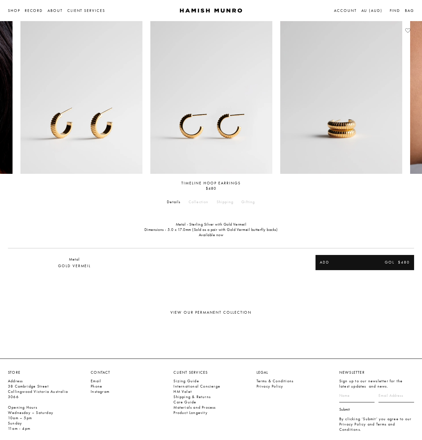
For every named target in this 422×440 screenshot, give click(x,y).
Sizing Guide (186, 381)
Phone (96, 386)
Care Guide (184, 402)
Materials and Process (194, 407)
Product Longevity (190, 412)
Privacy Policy (270, 386)
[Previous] (11, 97)
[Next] (410, 97)
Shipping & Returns (192, 396)
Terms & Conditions (275, 381)
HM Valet (182, 391)
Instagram (100, 391)
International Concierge (196, 386)
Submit (344, 409)
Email (96, 381)
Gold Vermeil (74, 265)
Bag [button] (409, 10)
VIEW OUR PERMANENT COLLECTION (211, 312)
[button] (16, 10)
